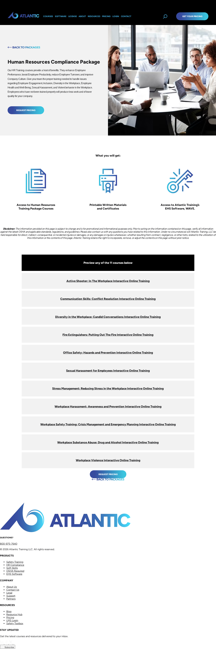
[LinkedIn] (2, 643)
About (82, 16)
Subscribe (9, 647)
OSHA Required (15, 570)
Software (60, 16)
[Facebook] (6, 643)
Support (10, 595)
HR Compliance (15, 564)
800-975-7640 (8, 543)
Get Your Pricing (192, 16)
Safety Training (14, 561)
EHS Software (14, 573)
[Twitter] (11, 643)
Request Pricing (25, 110)
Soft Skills (12, 567)
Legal (9, 592)
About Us (11, 586)
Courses (48, 16)
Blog (8, 611)
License (72, 16)
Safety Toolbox (14, 623)
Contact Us (12, 589)
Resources (94, 16)
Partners (10, 598)
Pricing (10, 617)
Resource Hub (14, 614)
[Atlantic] (23, 16)
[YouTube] (15, 643)
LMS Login (12, 620)
